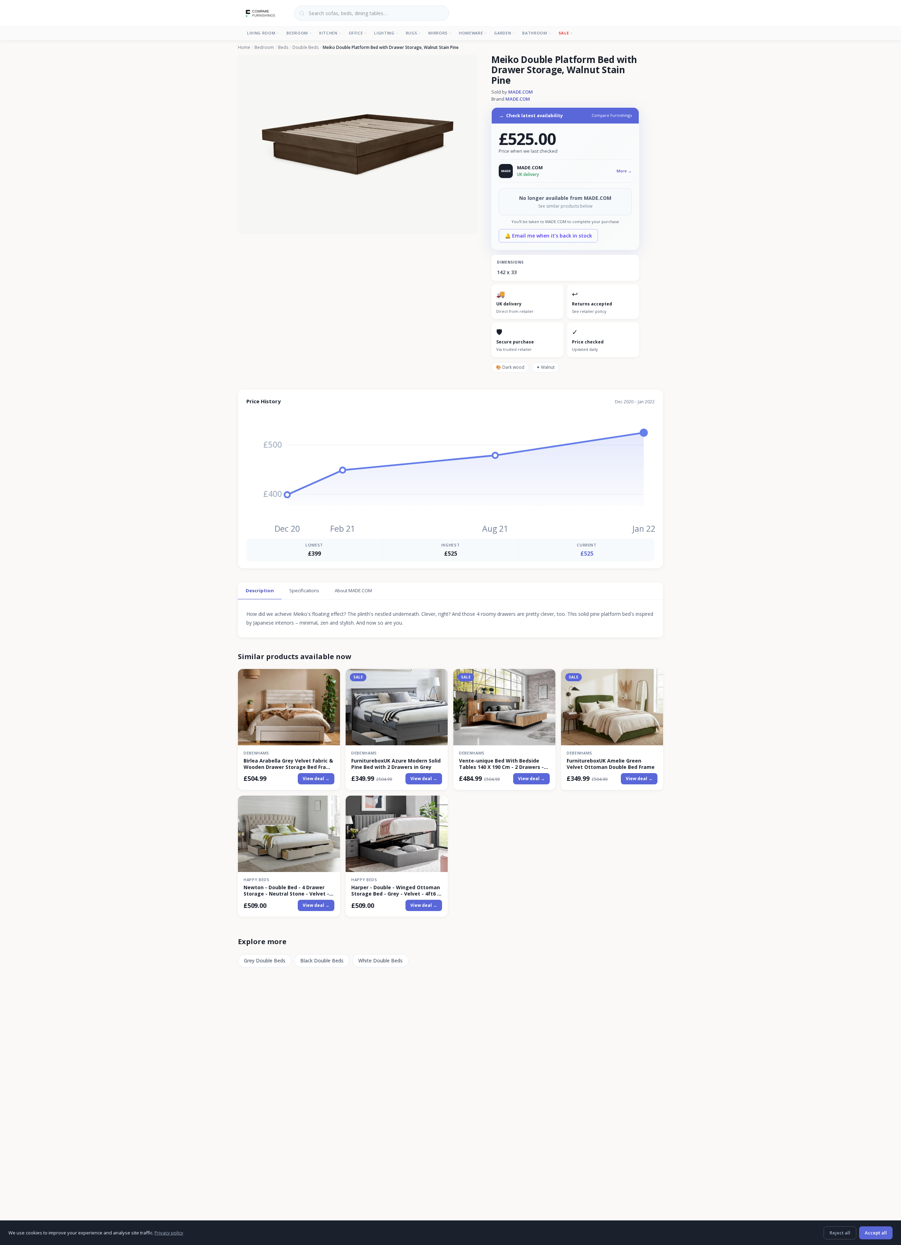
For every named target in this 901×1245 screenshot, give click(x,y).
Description (260, 590)
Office (356, 33)
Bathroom (534, 33)
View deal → (316, 779)
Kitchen (328, 33)
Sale (564, 33)
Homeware (471, 33)
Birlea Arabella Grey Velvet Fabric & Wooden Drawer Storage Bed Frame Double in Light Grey (289, 764)
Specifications (304, 590)
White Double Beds (380, 960)
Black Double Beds (322, 960)
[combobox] (371, 13)
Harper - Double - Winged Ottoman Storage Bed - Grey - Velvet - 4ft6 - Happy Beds (395, 890)
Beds (283, 47)
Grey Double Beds (264, 960)
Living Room (261, 33)
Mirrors (438, 33)
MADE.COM (520, 92)
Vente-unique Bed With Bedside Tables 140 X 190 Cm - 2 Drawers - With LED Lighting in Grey (501, 764)
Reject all (840, 1233)
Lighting (384, 33)
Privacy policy (169, 1233)
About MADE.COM (353, 590)
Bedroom (297, 33)
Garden (502, 33)
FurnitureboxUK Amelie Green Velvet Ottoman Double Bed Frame (611, 764)
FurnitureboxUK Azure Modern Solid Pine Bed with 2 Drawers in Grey (396, 764)
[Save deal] (330, 678)
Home (244, 47)
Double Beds (305, 47)
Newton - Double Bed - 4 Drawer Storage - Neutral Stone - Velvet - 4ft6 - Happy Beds (286, 890)
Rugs (411, 33)
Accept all (876, 1233)
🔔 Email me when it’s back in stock (548, 235)
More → (624, 170)
